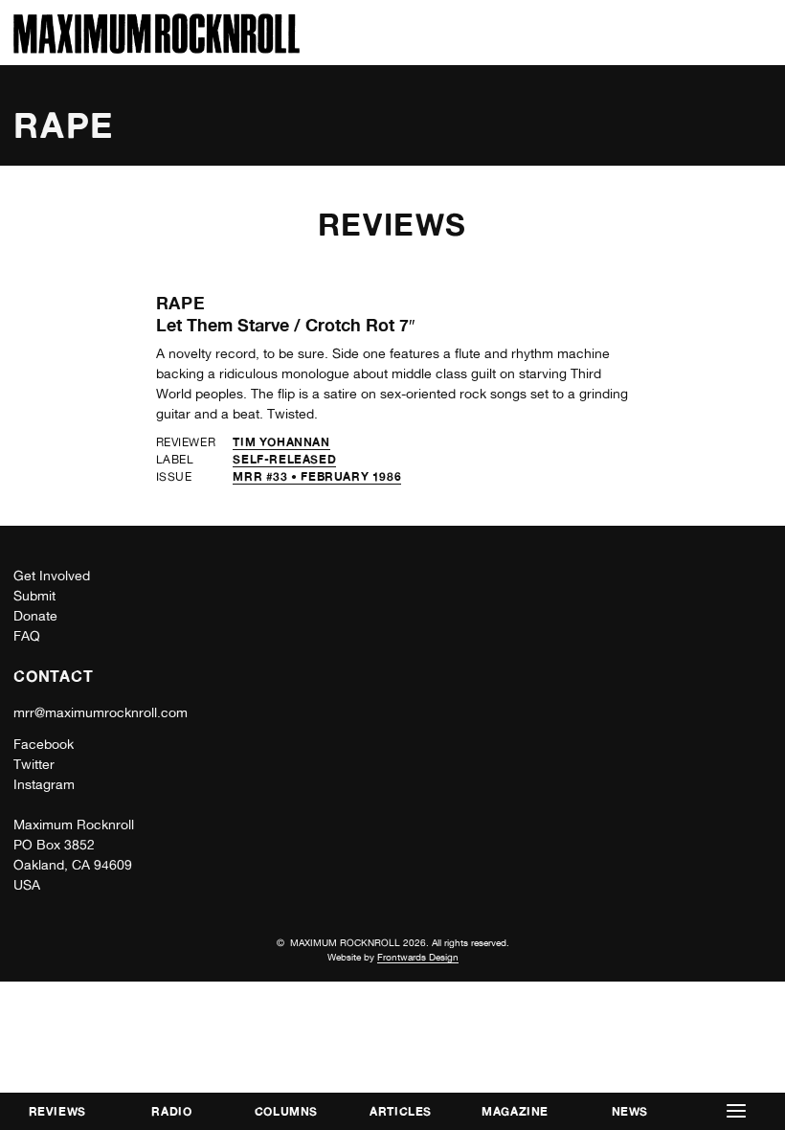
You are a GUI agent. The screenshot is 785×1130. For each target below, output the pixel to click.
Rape (181, 302)
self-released (284, 459)
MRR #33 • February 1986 (317, 476)
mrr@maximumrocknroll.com (100, 712)
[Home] (156, 48)
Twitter (34, 764)
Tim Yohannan (281, 442)
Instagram (44, 784)
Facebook (43, 744)
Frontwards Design (418, 956)
